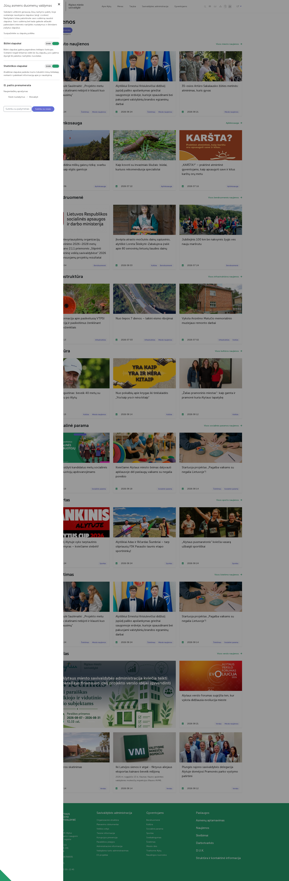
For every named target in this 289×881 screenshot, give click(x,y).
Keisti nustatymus (16, 97)
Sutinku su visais (43, 109)
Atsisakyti (33, 97)
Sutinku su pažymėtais (17, 108)
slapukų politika (27, 33)
